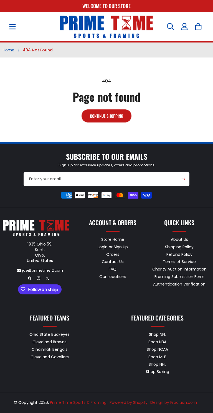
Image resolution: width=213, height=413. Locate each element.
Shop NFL (157, 334)
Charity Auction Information (179, 269)
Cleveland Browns (49, 342)
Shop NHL (157, 364)
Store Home (112, 239)
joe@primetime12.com (42, 270)
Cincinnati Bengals (49, 349)
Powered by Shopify (129, 402)
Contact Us (113, 261)
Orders (112, 254)
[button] (12, 26)
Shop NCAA (157, 349)
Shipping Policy (179, 247)
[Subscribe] (183, 179)
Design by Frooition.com (173, 402)
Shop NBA (157, 342)
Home (8, 50)
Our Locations (112, 276)
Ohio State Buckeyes (49, 334)
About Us (179, 239)
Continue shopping (106, 116)
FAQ (112, 269)
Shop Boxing (157, 371)
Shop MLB (157, 357)
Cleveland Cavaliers (50, 357)
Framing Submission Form (179, 276)
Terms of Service (179, 261)
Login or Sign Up (113, 247)
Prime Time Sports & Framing (78, 402)
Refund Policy (179, 254)
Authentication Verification (179, 284)
